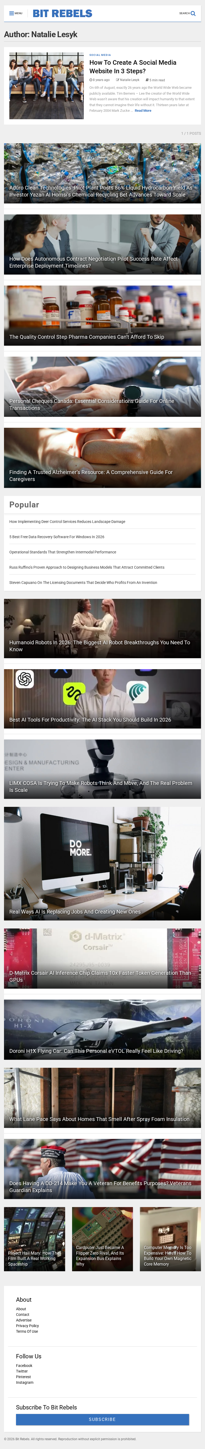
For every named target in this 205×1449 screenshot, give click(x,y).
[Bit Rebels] (59, 18)
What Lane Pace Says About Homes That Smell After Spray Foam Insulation (99, 1119)
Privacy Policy (27, 1326)
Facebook (24, 1365)
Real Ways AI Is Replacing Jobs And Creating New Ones (75, 911)
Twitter (22, 1371)
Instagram (24, 1382)
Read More (143, 111)
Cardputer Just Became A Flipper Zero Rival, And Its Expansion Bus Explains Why (100, 1256)
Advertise (23, 1320)
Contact (22, 1314)
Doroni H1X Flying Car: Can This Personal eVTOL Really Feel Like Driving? (96, 1051)
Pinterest (23, 1377)
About (21, 1309)
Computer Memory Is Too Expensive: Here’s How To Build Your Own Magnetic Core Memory (167, 1256)
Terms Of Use (27, 1331)
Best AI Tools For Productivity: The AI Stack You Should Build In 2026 (90, 719)
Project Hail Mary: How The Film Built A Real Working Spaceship (33, 1259)
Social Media (100, 54)
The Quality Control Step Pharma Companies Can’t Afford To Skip (86, 337)
